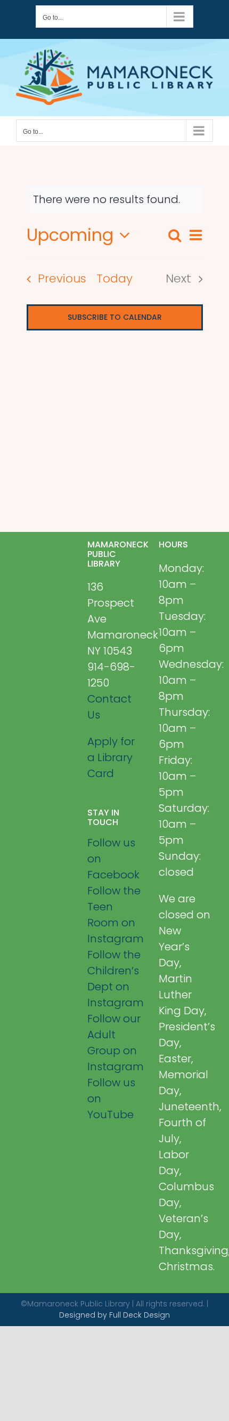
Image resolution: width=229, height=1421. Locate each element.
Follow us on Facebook (113, 858)
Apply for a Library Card (111, 757)
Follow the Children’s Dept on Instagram (114, 978)
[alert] (115, 199)
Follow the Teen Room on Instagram (114, 914)
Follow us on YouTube (111, 1098)
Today (114, 278)
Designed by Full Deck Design (114, 1315)
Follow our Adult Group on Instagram (114, 1042)
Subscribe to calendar (115, 317)
